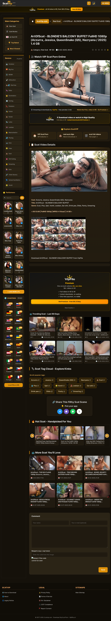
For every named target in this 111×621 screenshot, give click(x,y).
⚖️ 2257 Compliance (46, 604)
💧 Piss (34, 386)
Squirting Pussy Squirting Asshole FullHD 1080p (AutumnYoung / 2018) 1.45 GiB (46, 443)
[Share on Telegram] (59, 411)
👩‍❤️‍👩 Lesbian (74, 386)
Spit (46, 386)
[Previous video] (32, 436)
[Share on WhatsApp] (72, 411)
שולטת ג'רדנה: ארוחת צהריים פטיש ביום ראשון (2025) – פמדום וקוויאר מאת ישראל (96, 334)
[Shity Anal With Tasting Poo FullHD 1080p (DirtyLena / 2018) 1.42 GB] (97, 433)
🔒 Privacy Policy (44, 592)
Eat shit (90, 386)
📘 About (5, 596)
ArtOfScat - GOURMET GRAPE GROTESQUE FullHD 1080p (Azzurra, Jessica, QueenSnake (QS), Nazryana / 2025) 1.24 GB (69, 501)
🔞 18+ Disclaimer (45, 600)
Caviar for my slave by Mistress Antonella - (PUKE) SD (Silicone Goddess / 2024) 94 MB (40, 334)
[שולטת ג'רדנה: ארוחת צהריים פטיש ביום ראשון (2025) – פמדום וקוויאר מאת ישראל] (97, 324)
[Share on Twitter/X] (79, 411)
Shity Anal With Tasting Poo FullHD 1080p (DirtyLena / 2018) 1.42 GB (96, 442)
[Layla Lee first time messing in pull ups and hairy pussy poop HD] (69, 348)
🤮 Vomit (59, 386)
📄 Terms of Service (45, 596)
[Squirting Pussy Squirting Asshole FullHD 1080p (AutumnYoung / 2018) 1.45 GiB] (47, 433)
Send (103, 570)
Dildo (48, 391)
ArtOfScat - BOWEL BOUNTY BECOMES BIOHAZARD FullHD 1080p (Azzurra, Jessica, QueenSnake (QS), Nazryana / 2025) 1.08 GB (96, 473)
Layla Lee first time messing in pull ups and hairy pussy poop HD (69, 358)
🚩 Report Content (45, 608)
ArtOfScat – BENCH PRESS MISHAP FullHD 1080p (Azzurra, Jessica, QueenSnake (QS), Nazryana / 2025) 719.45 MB (42, 501)
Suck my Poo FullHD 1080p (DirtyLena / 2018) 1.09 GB (69, 442)
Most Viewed (13, 49)
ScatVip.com (42, 21)
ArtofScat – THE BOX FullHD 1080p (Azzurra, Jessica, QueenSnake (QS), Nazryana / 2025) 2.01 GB (42, 473)
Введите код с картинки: (41, 551)
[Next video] (107, 436)
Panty (60, 391)
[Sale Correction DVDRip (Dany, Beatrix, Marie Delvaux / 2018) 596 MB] (69, 324)
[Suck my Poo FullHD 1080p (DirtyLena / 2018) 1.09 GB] (72, 433)
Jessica (48, 380)
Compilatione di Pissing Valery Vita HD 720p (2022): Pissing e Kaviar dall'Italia (42, 358)
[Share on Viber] (66, 411)
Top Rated (13, 43)
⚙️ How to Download (9, 592)
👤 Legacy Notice (8, 600)
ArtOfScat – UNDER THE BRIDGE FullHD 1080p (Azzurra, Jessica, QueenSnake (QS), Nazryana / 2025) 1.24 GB (96, 501)
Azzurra (34, 380)
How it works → (69, 308)
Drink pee (35, 391)
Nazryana (85, 380)
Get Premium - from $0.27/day (70, 301)
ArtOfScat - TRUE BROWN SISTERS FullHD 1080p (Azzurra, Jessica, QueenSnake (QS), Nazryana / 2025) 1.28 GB (69, 473)
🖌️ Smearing (76, 391)
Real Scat (57, 21)
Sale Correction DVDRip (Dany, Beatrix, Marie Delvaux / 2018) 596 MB (68, 334)
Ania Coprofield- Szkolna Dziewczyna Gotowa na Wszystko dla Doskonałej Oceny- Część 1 (97, 358)
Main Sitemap (80, 592)
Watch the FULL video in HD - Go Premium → (92, 110)
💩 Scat (100, 380)
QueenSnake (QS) (66, 380)
